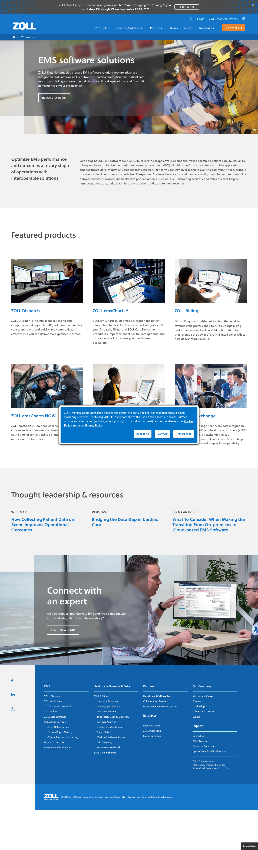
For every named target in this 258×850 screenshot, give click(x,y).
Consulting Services (55, 721)
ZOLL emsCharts (53, 701)
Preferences (183, 433)
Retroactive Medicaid (108, 747)
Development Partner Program (160, 706)
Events (196, 716)
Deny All (162, 433)
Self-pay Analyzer (106, 721)
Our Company (202, 686)
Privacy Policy (119, 796)
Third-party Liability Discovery (113, 716)
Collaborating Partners (155, 701)
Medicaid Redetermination (111, 737)
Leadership (199, 706)
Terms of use (134, 796)
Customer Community (204, 746)
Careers (197, 701)
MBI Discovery (104, 742)
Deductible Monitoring (109, 727)
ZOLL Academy (201, 741)
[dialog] (129, 425)
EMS (47, 686)
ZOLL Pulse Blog (152, 730)
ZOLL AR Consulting (58, 727)
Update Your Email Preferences (209, 751)
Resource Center (152, 725)
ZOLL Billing (50, 711)
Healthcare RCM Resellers (157, 696)
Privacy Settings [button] (249, 846)
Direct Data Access (54, 742)
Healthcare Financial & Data (112, 686)
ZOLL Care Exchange (55, 716)
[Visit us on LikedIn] (13, 695)
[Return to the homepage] (25, 28)
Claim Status (104, 732)
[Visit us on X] (13, 710)
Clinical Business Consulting (62, 737)
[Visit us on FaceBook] (12, 681)
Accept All (142, 433)
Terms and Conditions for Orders (157, 796)
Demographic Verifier (108, 706)
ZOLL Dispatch (52, 696)
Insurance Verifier (106, 711)
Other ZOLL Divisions (204, 711)
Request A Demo (54, 98)
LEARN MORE (189, 7)
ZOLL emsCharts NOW (59, 706)
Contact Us (234, 27)
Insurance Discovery (107, 701)
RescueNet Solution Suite (58, 747)
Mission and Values (203, 696)
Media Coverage (152, 735)
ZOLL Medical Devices (223, 18)
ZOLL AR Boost (102, 696)
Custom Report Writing (59, 732)
